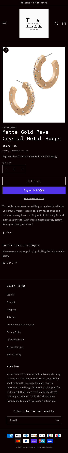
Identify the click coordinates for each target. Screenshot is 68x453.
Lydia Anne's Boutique (29, 447)
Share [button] (9, 232)
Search (10, 294)
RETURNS (7, 262)
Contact (11, 302)
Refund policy (14, 354)
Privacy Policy (14, 332)
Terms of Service (15, 339)
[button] (4, 23)
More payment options (34, 198)
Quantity (6, 162)
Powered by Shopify (45, 447)
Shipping (5, 151)
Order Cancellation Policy (20, 324)
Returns (11, 317)
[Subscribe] (57, 420)
